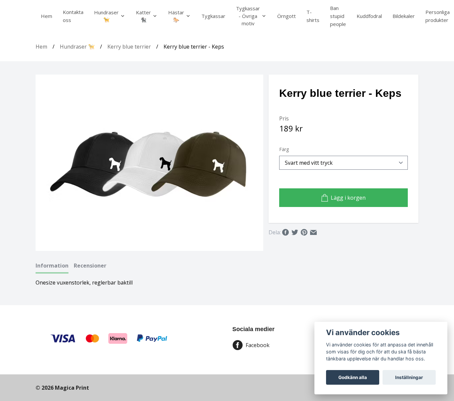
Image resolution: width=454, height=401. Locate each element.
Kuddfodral (369, 16)
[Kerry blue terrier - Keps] (150, 163)
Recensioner (90, 265)
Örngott (286, 16)
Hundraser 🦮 (77, 46)
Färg (284, 149)
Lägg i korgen (348, 197)
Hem (46, 16)
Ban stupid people (338, 16)
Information (52, 265)
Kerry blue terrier (129, 46)
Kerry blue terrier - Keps (194, 46)
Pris (284, 118)
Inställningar (409, 377)
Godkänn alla (352, 377)
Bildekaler (404, 16)
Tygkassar (213, 16)
